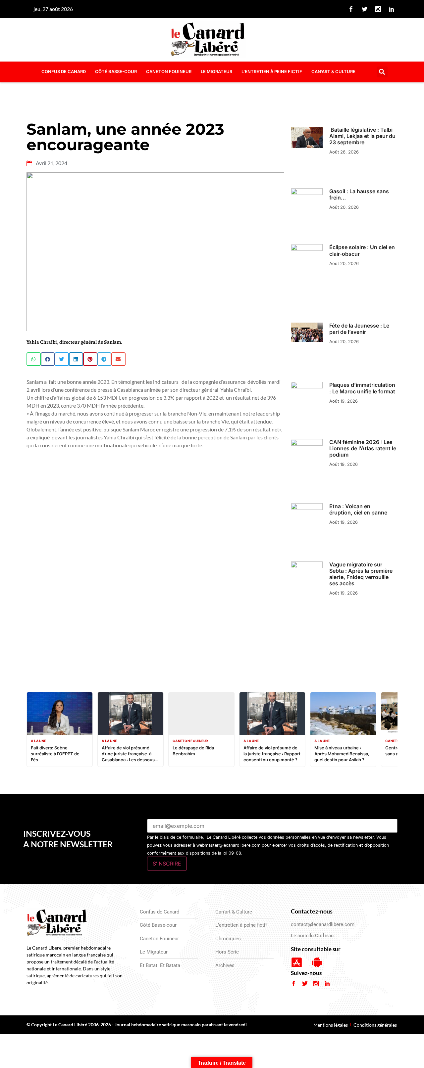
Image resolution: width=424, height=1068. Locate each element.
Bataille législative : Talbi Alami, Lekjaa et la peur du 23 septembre (362, 136)
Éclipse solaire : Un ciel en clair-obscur (362, 250)
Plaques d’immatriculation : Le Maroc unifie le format (362, 387)
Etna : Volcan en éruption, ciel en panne (358, 509)
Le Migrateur (216, 71)
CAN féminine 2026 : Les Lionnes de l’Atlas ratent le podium (362, 448)
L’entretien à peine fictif (271, 71)
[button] (382, 72)
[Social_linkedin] (392, 9)
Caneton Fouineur (168, 71)
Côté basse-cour (116, 71)
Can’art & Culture (333, 71)
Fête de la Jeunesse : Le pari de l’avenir (359, 328)
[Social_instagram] (378, 9)
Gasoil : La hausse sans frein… (359, 194)
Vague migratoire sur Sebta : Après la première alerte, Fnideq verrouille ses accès (361, 574)
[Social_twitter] (364, 9)
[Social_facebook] (351, 9)
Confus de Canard (63, 71)
